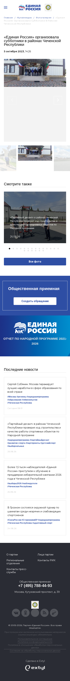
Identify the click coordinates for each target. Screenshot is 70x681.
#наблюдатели (29, 483)
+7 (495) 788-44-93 (35, 585)
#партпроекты (33, 443)
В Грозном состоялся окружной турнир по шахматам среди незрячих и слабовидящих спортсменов (34, 511)
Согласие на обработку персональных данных (35, 650)
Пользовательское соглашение (35, 639)
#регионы (21, 397)
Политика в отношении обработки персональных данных (35, 646)
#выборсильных (15, 446)
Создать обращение (35, 301)
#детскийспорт (48, 443)
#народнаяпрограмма (38, 397)
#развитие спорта (16, 443)
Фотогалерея (43, 17)
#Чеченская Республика (19, 403)
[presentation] (12, 100)
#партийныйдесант (39, 440)
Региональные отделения (15, 562)
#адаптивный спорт (42, 523)
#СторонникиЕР (30, 520)
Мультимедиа (24, 17)
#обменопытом (29, 400)
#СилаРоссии (14, 520)
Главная (8, 17)
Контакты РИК (46, 560)
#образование (14, 400)
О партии (12, 554)
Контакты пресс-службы (16, 571)
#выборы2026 (14, 483)
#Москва (11, 397)
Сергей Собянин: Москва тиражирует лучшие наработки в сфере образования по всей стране (34, 388)
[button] (9, 248)
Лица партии (45, 554)
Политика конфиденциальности (35, 642)
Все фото (35, 261)
